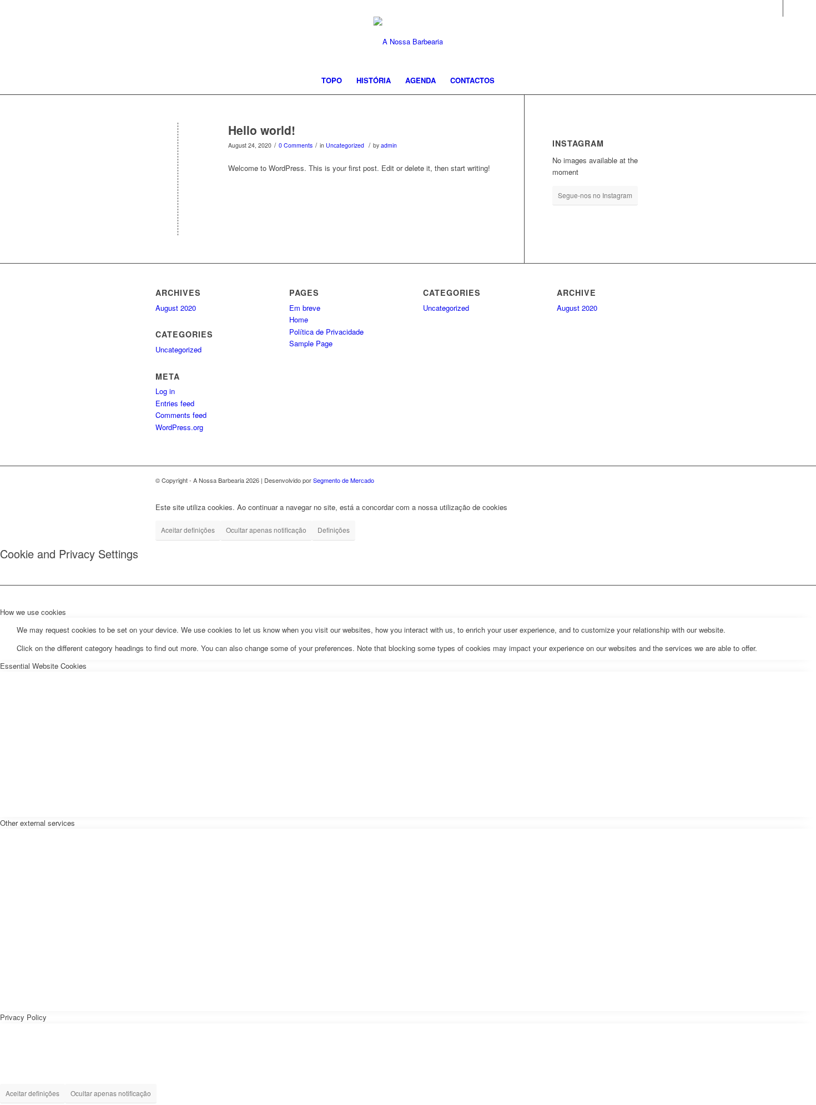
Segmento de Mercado (343, 480)
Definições (334, 529)
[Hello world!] (177, 148)
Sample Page (311, 343)
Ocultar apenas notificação (266, 529)
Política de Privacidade (326, 331)
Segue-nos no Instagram (595, 195)
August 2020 (175, 307)
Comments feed (180, 415)
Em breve (304, 307)
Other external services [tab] (37, 823)
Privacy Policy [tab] (23, 1017)
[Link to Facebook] (775, 8)
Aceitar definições (188, 529)
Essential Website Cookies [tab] (43, 665)
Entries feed (174, 403)
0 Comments (296, 145)
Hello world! (261, 130)
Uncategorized (345, 145)
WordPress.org (179, 427)
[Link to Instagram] (791, 8)
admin (389, 145)
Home (298, 319)
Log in (165, 391)
